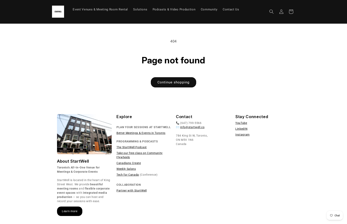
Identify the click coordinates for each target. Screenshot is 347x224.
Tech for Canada (127, 174)
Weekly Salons (126, 168)
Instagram (242, 134)
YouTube (241, 123)
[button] (271, 11)
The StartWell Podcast (131, 147)
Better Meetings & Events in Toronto (140, 133)
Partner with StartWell (131, 190)
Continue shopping (173, 82)
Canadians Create (128, 163)
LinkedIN (241, 128)
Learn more (70, 211)
